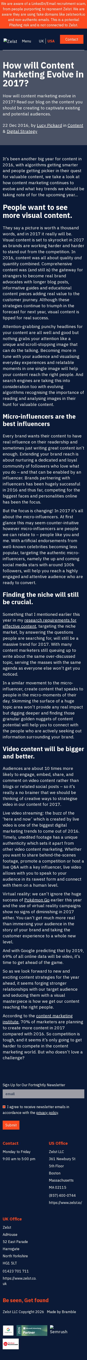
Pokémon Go (37, 899)
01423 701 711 (16, 1271)
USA (51, 41)
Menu (26, 41)
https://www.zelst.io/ (65, 1202)
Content (75, 125)
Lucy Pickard (49, 125)
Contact (71, 39)
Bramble (69, 1312)
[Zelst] (11, 41)
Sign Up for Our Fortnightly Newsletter (34, 1085)
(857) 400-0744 (62, 1195)
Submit (11, 1125)
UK (41, 41)
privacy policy (47, 1112)
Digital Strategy (22, 131)
